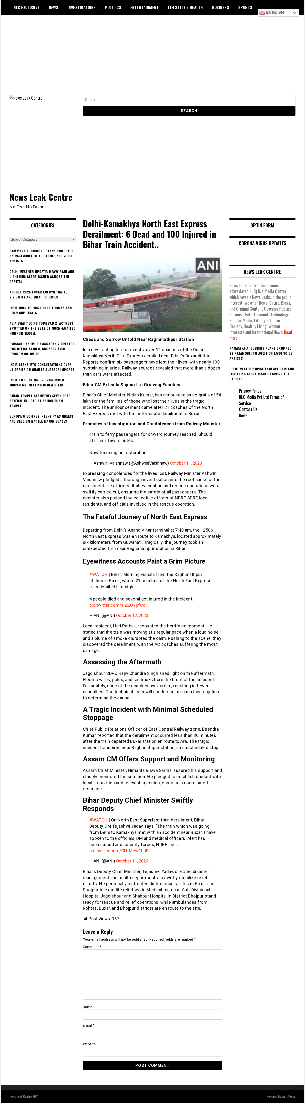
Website (89, 1044)
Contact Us (248, 409)
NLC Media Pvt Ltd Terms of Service (261, 400)
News (53, 7)
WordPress (288, 1096)
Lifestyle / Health (185, 7)
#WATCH (98, 574)
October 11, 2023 (186, 463)
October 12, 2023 (132, 615)
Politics (113, 7)
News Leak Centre (41, 196)
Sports (245, 7)
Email (89, 1025)
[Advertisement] (152, 59)
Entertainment (144, 7)
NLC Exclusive (27, 7)
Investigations (81, 7)
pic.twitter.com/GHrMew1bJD (119, 850)
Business (220, 7)
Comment (92, 947)
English (274, 12)
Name (89, 1007)
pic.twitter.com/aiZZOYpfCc (117, 605)
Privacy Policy (250, 391)
